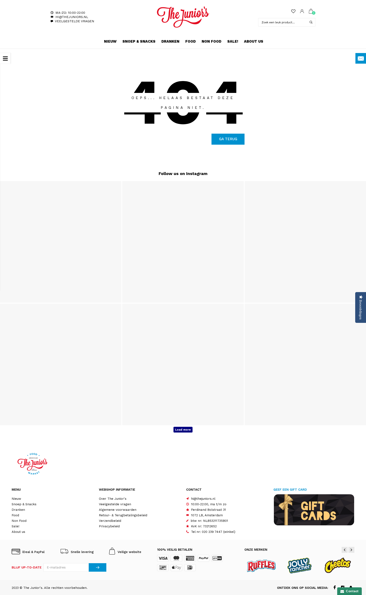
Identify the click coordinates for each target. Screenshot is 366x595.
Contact (351, 591)
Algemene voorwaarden (117, 510)
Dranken (170, 41)
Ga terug (228, 139)
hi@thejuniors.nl (71, 17)
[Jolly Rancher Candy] (300, 565)
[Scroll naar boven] (354, 560)
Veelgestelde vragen (74, 21)
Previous (345, 550)
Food (190, 41)
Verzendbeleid (110, 521)
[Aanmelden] (97, 567)
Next (351, 550)
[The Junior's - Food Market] (183, 17)
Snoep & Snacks (138, 41)
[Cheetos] (337, 565)
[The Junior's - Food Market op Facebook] (334, 588)
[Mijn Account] (302, 11)
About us (253, 41)
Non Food (211, 41)
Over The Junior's (112, 499)
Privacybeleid (109, 526)
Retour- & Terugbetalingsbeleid (123, 515)
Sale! (232, 41)
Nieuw (110, 41)
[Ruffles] (262, 565)
